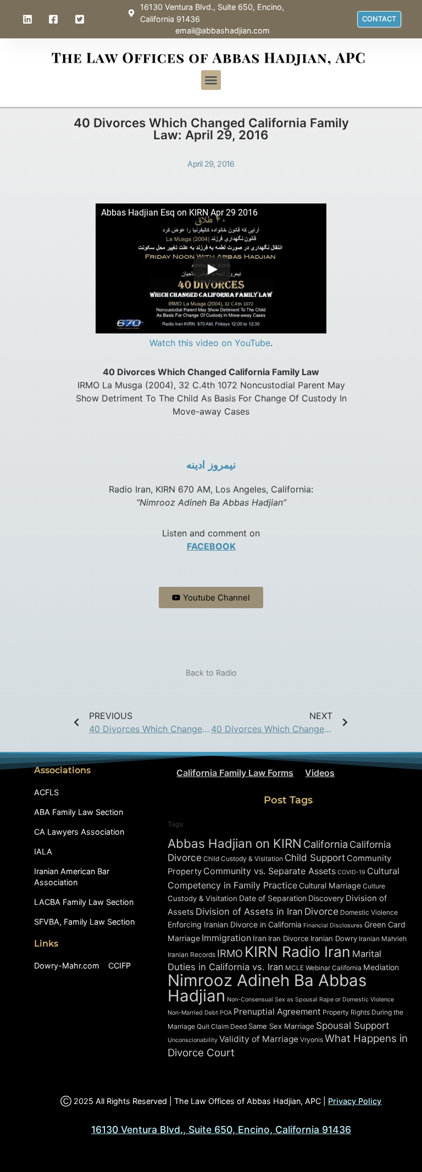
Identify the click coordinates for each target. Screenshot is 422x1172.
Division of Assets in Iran (249, 911)
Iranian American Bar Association (71, 877)
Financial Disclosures (333, 925)
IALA (43, 851)
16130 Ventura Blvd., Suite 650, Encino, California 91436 (221, 1129)
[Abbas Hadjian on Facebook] (55, 19)
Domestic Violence (369, 912)
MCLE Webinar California (323, 968)
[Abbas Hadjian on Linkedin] (28, 19)
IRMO (230, 953)
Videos (320, 772)
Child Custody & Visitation (243, 858)
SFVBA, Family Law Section (84, 921)
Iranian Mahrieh (383, 939)
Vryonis (311, 1039)
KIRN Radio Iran (298, 951)
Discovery (326, 898)
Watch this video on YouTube (209, 342)
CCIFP (119, 965)
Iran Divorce (288, 938)
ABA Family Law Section (78, 812)
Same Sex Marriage (281, 1026)
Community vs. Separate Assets (269, 870)
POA (226, 1012)
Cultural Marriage (330, 885)
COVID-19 (351, 872)
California (325, 844)
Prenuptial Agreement (277, 1011)
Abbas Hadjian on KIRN (235, 843)
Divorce (321, 911)
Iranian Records (191, 954)
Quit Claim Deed (222, 1026)
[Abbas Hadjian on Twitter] (80, 19)
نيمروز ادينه (211, 464)
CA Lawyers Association (79, 831)
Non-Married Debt (193, 1012)
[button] (211, 80)
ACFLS (46, 792)
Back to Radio (211, 672)
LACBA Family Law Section (84, 902)
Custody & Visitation (202, 898)
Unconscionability (193, 1040)
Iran (259, 938)
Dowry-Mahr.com (66, 965)
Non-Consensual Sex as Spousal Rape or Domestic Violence (310, 999)
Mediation (381, 967)
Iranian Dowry (333, 938)
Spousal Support (352, 1025)
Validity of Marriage (258, 1039)
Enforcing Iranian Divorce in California (235, 924)
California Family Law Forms (234, 772)
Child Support (315, 857)
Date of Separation (273, 898)
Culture (374, 886)
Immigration (226, 937)
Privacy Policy (354, 1101)
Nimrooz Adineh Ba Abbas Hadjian (267, 988)
